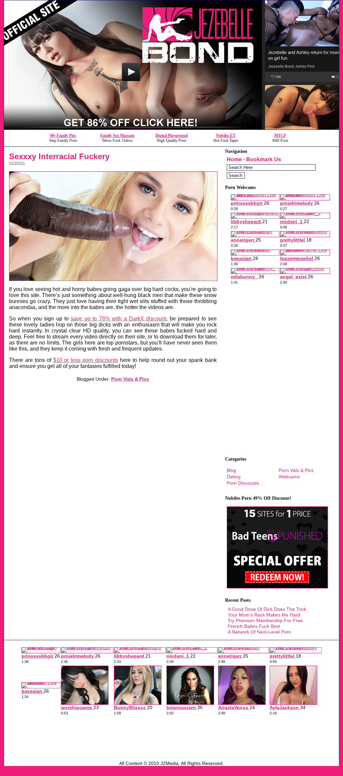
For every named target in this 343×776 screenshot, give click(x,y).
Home (234, 159)
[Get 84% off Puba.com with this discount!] (171, 127)
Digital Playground (171, 135)
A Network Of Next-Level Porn (259, 632)
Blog (231, 470)
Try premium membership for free (265, 620)
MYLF (280, 135)
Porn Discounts (243, 483)
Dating (234, 476)
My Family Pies (63, 135)
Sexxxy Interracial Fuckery (59, 156)
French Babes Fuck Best (254, 626)
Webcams (289, 476)
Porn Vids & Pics (130, 379)
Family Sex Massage (117, 135)
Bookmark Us (263, 159)
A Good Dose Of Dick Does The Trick (267, 609)
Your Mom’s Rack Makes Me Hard (264, 614)
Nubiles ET (225, 135)
